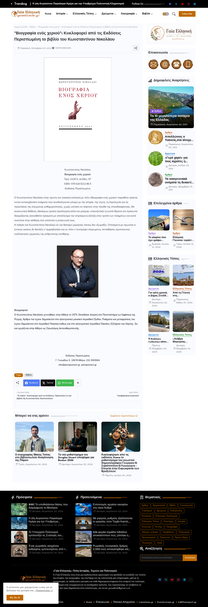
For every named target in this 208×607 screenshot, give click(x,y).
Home (48, 14)
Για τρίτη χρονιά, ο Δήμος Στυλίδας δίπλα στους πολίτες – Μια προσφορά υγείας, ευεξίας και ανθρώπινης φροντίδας (158, 294)
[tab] (48, 14)
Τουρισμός (147, 543)
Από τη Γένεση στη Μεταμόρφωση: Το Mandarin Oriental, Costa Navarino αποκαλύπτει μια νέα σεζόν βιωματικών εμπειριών (182, 294)
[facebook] (170, 4)
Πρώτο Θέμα (181, 538)
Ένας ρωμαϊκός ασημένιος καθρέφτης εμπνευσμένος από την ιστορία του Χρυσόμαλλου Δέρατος (48, 548)
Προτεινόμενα (149, 538)
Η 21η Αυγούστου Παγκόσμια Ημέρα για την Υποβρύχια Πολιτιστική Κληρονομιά (45, 520)
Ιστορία (60, 14)
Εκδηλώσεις (176, 511)
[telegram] (195, 4)
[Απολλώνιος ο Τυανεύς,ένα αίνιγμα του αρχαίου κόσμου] (155, 137)
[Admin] (190, 579)
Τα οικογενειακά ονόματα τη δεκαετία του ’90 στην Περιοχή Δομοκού (179, 181)
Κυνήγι (158, 527)
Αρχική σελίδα (21, 27)
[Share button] (78, 382)
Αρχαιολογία (159, 505)
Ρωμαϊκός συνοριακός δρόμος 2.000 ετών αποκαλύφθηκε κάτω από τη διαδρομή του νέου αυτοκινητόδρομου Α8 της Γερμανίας (112, 548)
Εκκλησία (146, 516)
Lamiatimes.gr (146, 602)
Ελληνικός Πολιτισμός (167, 516)
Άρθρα (145, 505)
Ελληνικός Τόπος (83, 14)
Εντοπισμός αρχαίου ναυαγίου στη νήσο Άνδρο (110, 506)
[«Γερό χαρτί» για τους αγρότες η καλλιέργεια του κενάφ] (155, 158)
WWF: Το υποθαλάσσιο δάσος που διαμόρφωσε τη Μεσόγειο (48, 506)
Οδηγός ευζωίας (150, 532)
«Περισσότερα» (43, 591)
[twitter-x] (176, 4)
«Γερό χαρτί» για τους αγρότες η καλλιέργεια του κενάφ (176, 160)
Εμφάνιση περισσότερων (123, 416)
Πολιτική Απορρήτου (124, 602)
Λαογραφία (128, 14)
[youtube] (182, 4)
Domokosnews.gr (165, 602)
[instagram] (188, 4)
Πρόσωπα (165, 538)
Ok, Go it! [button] (15, 598)
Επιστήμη (168, 521)
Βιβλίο (146, 14)
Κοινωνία (146, 527)
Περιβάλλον (168, 532)
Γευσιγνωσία (186, 505)
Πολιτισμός (184, 532)
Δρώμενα (107, 14)
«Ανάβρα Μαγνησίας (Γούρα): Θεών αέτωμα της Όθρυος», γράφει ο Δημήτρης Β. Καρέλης (182, 340)
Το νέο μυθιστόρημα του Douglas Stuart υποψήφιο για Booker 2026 (76, 458)
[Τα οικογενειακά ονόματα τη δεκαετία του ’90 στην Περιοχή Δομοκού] (155, 179)
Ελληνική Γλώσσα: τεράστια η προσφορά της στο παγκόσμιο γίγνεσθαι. (183, 239)
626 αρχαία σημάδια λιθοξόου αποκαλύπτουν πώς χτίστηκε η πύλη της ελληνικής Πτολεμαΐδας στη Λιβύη (111, 534)
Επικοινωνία (102, 602)
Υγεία (159, 543)
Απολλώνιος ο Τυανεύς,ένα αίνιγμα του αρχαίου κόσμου (179, 138)
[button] (165, 14)
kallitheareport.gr (187, 602)
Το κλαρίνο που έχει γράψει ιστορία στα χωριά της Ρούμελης (158, 239)
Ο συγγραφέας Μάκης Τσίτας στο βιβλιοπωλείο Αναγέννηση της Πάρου (34, 458)
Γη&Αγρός (147, 511)
